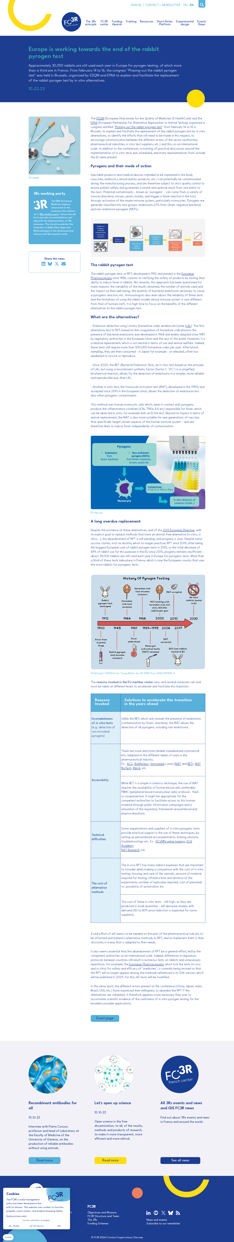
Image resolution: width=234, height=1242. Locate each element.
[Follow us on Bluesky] (170, 1213)
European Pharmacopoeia (146, 964)
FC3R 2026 (100, 1237)
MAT (178, 764)
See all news (180, 1160)
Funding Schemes (98, 1223)
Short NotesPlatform (165, 23)
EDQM (100, 118)
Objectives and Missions (102, 1212)
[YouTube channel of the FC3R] (156, 1213)
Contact (111, 1237)
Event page (104, 1018)
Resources (146, 21)
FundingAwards (117, 23)
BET (190, 764)
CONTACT (151, 5)
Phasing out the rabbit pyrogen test (138, 127)
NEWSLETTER (170, 5)
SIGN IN (136, 5)
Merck (136, 768)
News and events (156, 1220)
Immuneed (157, 764)
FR (185, 5)
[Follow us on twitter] (163, 1213)
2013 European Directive (179, 530)
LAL (188, 326)
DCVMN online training (170, 841)
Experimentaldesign (185, 23)
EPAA (94, 122)
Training (131, 21)
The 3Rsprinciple (90, 23)
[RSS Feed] (178, 1213)
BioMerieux (142, 764)
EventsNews (201, 23)
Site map (138, 1237)
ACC (130, 764)
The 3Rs (92, 1220)
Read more (44, 1160)
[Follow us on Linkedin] (148, 1213)
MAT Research (130, 850)
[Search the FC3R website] (202, 5)
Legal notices (125, 1237)
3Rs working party (49, 214)
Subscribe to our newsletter (163, 1223)
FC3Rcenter (104, 23)
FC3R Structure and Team (103, 1216)
